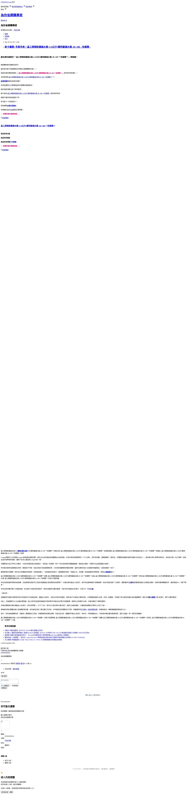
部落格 (7, 36)
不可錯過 (13, 142)
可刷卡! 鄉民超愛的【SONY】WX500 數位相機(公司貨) (24, 630)
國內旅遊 (16, 669)
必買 (130, 582)
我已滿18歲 (5, 792)
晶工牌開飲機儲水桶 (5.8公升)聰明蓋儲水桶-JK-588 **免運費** (30, 77)
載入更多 (4, 676)
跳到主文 (4, 20)
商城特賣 (4, 81)
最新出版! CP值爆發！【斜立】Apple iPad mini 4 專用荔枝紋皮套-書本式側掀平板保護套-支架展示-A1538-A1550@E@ (45, 637)
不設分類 (17, 30)
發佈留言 (4, 688)
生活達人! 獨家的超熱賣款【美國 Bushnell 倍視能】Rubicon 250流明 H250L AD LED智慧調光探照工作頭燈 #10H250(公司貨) (47, 633)
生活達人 (84, 609)
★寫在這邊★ (11, 106)
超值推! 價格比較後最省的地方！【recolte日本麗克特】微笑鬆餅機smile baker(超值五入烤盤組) (37, 635)
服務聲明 (112, 769)
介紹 (92, 589)
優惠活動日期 (22, 551)
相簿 (6, 34)
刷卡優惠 (152, 597)
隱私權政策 (104, 769)
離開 (11, 792)
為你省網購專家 (12, 15)
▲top (2, 672)
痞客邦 (18, 663)
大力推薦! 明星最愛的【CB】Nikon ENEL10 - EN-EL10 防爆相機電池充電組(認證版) (33, 640)
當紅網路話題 (92, 609)
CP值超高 (107, 572)
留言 (22, 663)
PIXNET (79, 769)
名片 (6, 38)
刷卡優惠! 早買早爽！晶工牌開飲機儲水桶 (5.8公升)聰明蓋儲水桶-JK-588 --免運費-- (48, 47)
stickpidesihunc (5, 652)
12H (11, 110)
